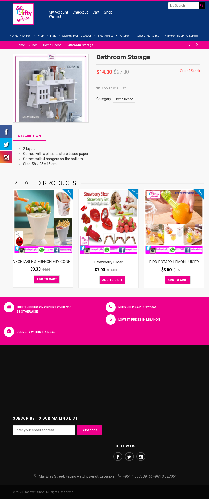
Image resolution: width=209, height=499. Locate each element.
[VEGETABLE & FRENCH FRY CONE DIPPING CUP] (43, 222)
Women (26, 36)
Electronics (105, 36)
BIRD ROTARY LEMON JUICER (174, 262)
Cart (96, 12)
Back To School (188, 36)
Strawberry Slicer (108, 262)
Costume (143, 36)
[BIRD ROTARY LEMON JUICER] (174, 222)
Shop (108, 12)
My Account (58, 12)
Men (41, 36)
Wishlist (55, 16)
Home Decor (82, 36)
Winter (170, 36)
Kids (53, 36)
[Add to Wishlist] (29, 279)
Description (29, 136)
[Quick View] (68, 250)
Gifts (155, 36)
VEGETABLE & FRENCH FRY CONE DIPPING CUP (53, 261)
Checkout (80, 12)
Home (13, 36)
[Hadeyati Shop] (23, 14)
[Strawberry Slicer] (108, 222)
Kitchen (125, 36)
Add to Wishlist (113, 88)
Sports (67, 36)
